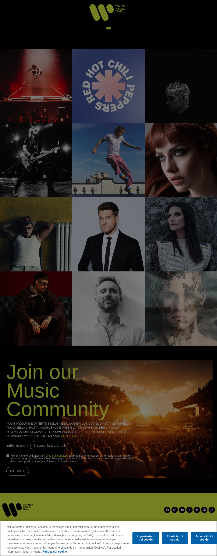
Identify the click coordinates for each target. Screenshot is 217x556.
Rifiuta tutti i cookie (175, 538)
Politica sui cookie (54, 551)
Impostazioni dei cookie (145, 538)
